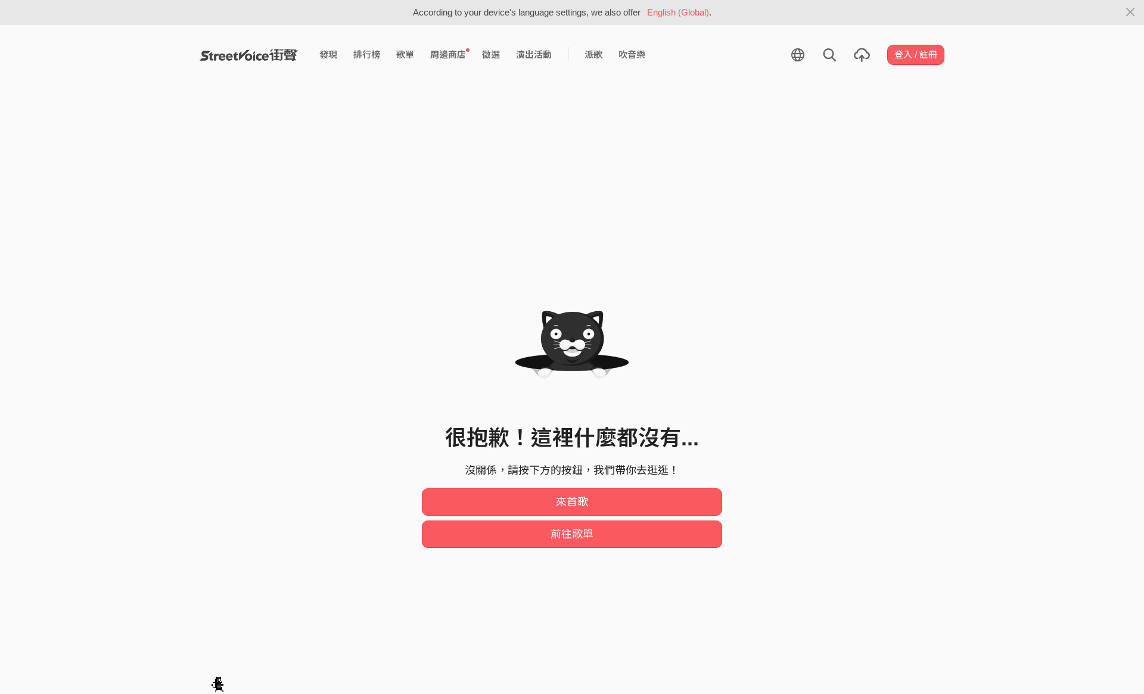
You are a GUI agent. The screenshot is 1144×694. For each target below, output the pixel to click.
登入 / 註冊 (915, 54)
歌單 (405, 54)
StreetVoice (249, 55)
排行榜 (366, 54)
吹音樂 (631, 54)
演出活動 (534, 54)
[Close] (1130, 12)
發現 (328, 54)
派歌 (593, 54)
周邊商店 (448, 54)
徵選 (491, 54)
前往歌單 (572, 534)
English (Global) (678, 12)
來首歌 (572, 502)
